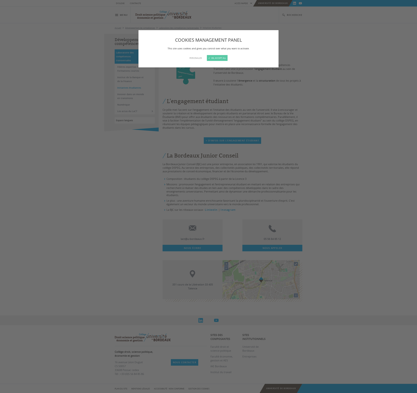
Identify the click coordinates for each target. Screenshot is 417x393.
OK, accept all (218, 58)
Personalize (195, 58)
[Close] (208, 196)
